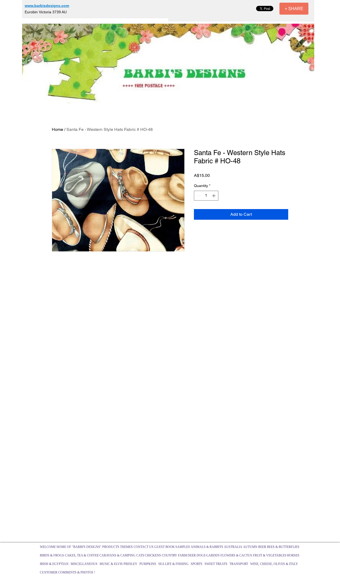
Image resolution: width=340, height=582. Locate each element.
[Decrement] (198, 195)
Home (57, 129)
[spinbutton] (206, 195)
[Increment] (214, 195)
